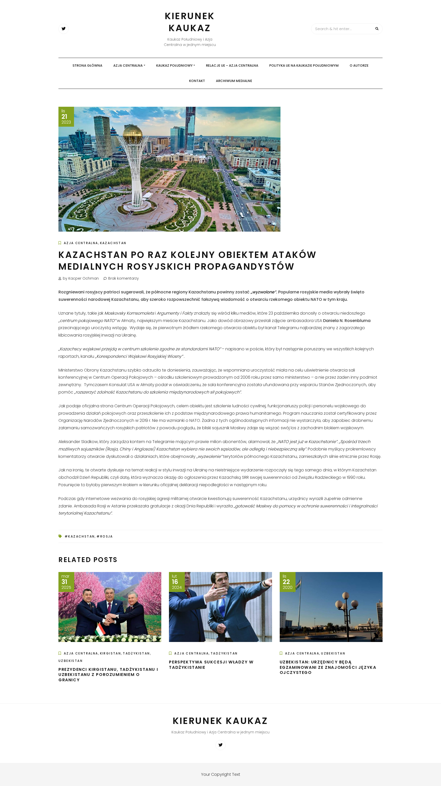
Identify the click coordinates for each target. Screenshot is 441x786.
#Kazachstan (80, 536)
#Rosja (104, 536)
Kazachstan (113, 243)
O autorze (359, 65)
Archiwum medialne (234, 80)
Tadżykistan (136, 653)
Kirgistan (110, 653)
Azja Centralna (128, 65)
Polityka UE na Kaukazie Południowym (304, 65)
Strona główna (87, 65)
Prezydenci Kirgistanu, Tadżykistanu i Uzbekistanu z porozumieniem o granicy (108, 674)
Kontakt (197, 80)
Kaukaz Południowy (174, 65)
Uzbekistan (70, 661)
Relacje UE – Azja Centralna (232, 65)
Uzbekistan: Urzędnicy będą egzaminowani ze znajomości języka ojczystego (328, 667)
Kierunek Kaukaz (190, 21)
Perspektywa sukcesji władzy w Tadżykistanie (211, 664)
